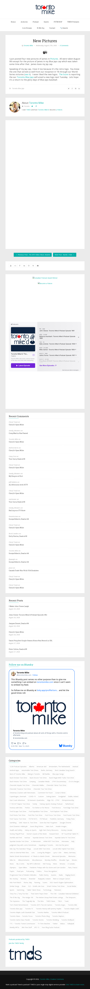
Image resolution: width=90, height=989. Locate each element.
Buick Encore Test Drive (38, 778)
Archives (24, 22)
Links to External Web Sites (19, 853)
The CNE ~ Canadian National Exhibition (64, 894)
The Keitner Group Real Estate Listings (49, 897)
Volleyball (70, 924)
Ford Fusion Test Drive (71, 815)
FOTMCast (43, 819)
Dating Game (51, 796)
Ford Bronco (56, 808)
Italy (72, 841)
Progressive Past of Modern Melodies (23, 875)
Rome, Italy (28, 882)
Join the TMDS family (16, 943)
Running (37, 882)
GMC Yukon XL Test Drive (28, 823)
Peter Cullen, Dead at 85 (18, 649)
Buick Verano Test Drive (18, 781)
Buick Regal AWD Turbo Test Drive (61, 778)
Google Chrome (65, 823)
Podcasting (30, 871)
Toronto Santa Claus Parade (20, 920)
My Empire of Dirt (16, 476)
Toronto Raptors (58, 916)
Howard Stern (54, 834)
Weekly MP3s (14, 927)
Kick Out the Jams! (62, 845)
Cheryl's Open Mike (16, 425)
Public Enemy (44, 875)
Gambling (13, 823)
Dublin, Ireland (73, 796)
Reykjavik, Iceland (44, 879)
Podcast (36, 22)
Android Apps (14, 770)
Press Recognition (50, 871)
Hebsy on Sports (31, 830)
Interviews (65, 841)
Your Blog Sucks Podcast (50, 927)
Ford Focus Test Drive (53, 815)
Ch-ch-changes (74, 781)
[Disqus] (45, 154)
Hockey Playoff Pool (17, 834)
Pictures (54, 58)
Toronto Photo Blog (42, 916)
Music (12, 864)
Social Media (71, 886)
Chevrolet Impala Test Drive (20, 785)
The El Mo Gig (15, 897)
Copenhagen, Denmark (18, 796)
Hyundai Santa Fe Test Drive (65, 838)
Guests (46, 22)
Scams (45, 882)
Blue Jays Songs (58, 774)
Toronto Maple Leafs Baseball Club (22, 912)
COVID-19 (32, 796)
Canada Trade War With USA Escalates (24, 570)
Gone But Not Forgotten (48, 823)
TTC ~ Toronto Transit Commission (22, 924)
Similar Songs (14, 886)
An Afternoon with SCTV (18, 485)
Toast (66, 901)
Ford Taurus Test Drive (18, 819)
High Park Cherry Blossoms (48, 830)
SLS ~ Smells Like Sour (36, 886)
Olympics (13, 867)
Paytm (12, 871)
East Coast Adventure (17, 800)
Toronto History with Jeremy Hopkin (48, 909)
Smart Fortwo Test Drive (56, 886)
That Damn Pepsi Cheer (39, 894)
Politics (39, 871)
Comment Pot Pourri (45, 793)
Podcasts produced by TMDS (19, 939)
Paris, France (72, 867)
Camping (32, 781)
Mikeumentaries (24, 860)
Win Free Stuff (27, 927)
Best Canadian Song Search (65, 770)
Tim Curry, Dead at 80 (17, 459)
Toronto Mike (28, 45)
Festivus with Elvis (16, 808)
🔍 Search (64, 28)
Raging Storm (70, 875)
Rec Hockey (14, 879)
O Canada (71, 864)
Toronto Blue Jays (25, 77)
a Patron (59, 110)
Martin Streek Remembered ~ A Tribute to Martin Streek (30, 856)
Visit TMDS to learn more (75, 985)
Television (57, 890)
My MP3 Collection (33, 864)
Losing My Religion (44, 853)
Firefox (27, 808)
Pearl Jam (20, 871)
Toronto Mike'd (43, 110)
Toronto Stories (38, 920)
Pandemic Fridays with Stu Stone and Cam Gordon (48, 867)
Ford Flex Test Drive (35, 815)
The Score (63, 74)
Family (34, 804)
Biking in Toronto (34, 774)
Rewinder (32, 879)
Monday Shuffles (51, 860)
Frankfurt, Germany (57, 819)
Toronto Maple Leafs (71, 909)
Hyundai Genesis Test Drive (42, 838)
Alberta (31, 766)
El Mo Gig (40, 28)
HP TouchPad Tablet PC (70, 834)
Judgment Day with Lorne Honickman (23, 845)
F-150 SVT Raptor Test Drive (20, 804)
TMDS (28, 110)
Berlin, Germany (46, 770)
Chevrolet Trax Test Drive (42, 789)
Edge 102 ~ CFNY (53, 800)
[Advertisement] (45, 303)
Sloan (24, 886)
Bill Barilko (46, 774)
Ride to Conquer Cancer (61, 879)
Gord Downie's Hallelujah (19, 826)
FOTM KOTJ (33, 819)
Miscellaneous (37, 860)
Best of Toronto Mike (17, 774)
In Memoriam (36, 841)
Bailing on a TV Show (17, 510)
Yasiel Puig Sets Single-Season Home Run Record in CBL (30, 641)
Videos (62, 924)
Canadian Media (44, 781)
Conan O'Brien (60, 793)
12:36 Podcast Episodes (18, 766)
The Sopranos (15, 901)
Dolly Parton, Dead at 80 (18, 536)
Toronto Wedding (52, 920)
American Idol (41, 766)
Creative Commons (57, 979)
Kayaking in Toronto (46, 845)
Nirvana (62, 864)
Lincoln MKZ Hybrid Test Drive (63, 849)
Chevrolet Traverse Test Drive (20, 789)
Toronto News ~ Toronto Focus (21, 916)
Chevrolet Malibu (38, 785)
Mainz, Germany (70, 853)
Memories (72, 856)
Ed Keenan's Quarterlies (36, 800)
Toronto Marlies (43, 912)
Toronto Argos (60, 905)
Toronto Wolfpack (67, 920)
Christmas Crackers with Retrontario (22, 793)
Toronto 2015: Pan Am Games (41, 905)
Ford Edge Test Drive (70, 808)
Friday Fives (70, 819)
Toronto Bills (72, 905)
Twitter (55, 924)
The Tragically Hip (28, 901)
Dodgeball (62, 796)
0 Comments (64, 45)
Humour (27, 838)
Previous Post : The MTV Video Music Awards (33, 255)
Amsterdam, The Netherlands (59, 766)
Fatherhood (69, 804)
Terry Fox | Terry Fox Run (19, 894)
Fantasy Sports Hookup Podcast (51, 804)
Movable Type (64, 860)
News (55, 864)
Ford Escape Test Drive (18, 811)
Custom (41, 796)
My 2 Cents (20, 864)
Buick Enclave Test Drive (18, 778)
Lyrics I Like (57, 853)
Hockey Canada (66, 830)
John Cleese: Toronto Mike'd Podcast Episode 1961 (28, 615)
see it (27, 74)
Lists (33, 853)
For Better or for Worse (40, 808)
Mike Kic (13, 860)
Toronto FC (29, 909)
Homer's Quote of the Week (37, 834)
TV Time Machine (44, 924)
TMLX (60, 901)
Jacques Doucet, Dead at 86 (19, 623)
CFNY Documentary (59, 781)
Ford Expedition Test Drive (38, 811)
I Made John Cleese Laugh (19, 606)
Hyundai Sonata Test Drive (19, 841)
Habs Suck (49, 826)
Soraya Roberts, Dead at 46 (19, 519)
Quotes (53, 875)
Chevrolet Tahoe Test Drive (56, 785)
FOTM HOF (58, 22)
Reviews (23, 879)
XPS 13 (36, 927)
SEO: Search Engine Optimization (61, 882)
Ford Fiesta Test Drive (17, 815)
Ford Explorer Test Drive (59, 811)
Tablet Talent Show (33, 890)
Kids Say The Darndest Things (20, 849)
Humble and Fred (16, 838)
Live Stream (27, 28)
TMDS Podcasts (73, 22)
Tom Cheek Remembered (19, 905)
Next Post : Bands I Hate (64, 255)
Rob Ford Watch (15, 882)
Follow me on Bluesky (21, 664)
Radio (61, 875)
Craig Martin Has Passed (18, 433)
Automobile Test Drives (30, 770)
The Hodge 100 (27, 897)
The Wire (40, 901)
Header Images (61, 826)
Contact (52, 28)
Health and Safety (16, 830)
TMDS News (50, 901)
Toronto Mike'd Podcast (60, 912)
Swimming (20, 890)
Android (75, 766)
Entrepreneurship (68, 800)
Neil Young (46, 864)
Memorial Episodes (59, 856)
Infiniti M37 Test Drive (51, 841)
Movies (74, 860)
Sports (12, 890)
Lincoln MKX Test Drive (41, 849)
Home (13, 22)
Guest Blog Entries (36, 826)
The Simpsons (71, 897)
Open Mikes (23, 867)
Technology (47, 890)
